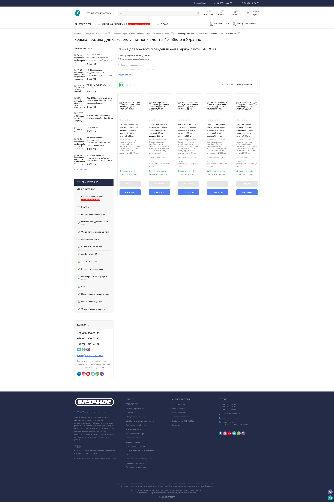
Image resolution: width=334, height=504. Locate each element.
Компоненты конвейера (135, 434)
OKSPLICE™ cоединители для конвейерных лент (92, 412)
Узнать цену (130, 192)
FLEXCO (129, 413)
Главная (77, 34)
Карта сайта (112, 458)
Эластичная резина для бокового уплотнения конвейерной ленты (142, 34)
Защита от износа (133, 442)
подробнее (122, 75)
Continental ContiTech (134, 438)
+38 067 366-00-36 (224, 3)
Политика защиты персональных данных (89, 458)
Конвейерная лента (133, 429)
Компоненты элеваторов (135, 446)
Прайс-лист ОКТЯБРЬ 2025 (183, 421)
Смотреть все (81, 170)
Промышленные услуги (135, 463)
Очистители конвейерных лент (138, 425)
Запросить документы (181, 417)
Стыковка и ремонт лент (135, 408)
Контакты (176, 425)
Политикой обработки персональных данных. (201, 484)
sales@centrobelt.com (90, 355)
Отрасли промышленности (136, 467)
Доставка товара (178, 408)
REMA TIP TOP (132, 404)
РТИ (127, 455)
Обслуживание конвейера (96, 34)
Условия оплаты (178, 404)
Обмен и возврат (179, 413)
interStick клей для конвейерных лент (141, 421)
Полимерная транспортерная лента (140, 450)
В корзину (130, 184)
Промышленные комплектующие (139, 459)
